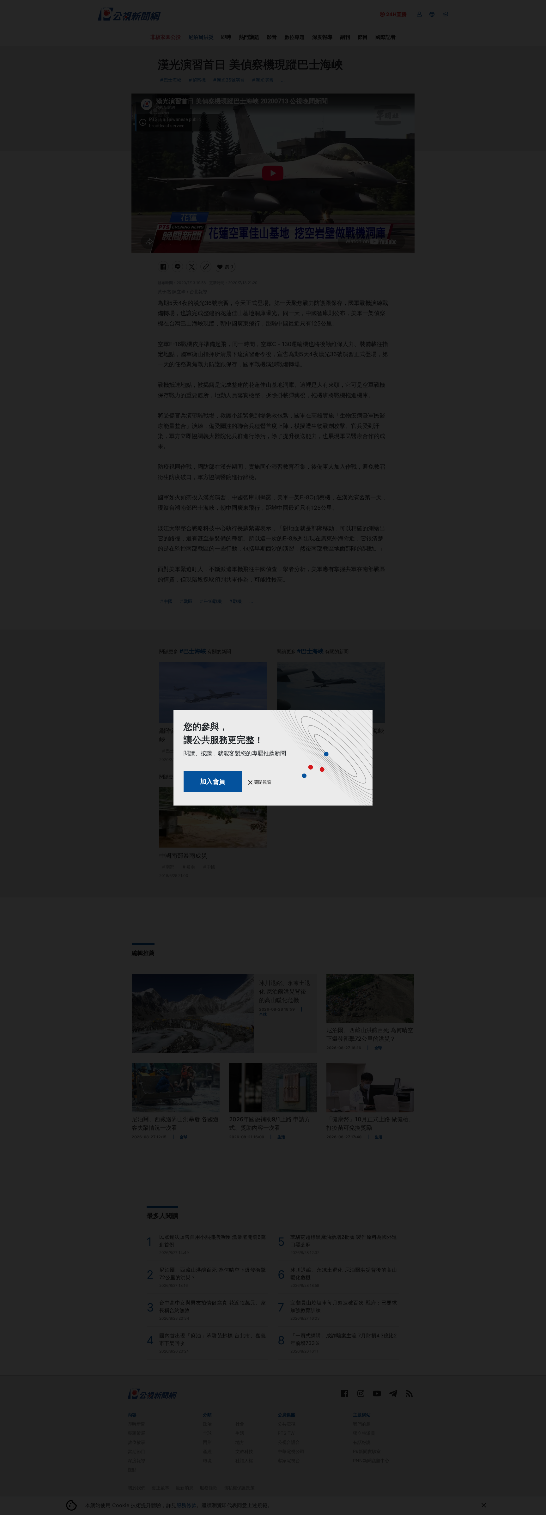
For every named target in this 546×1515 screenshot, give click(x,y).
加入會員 (212, 781)
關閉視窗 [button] (261, 782)
